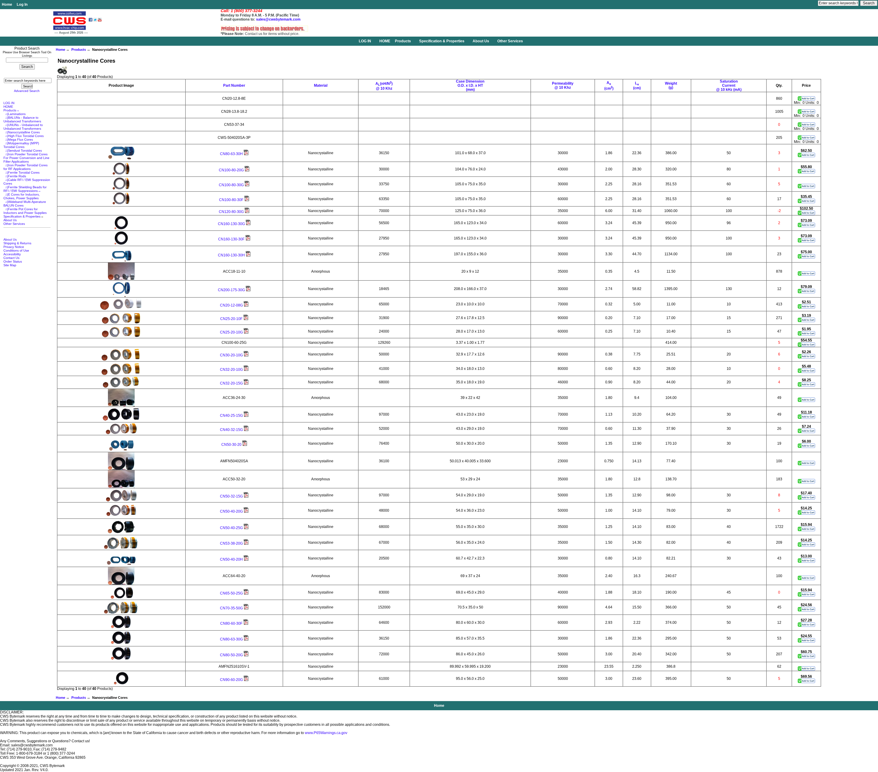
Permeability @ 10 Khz (562, 85)
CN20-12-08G (232, 305)
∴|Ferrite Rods (14, 176)
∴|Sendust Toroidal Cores (22, 150)
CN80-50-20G (232, 655)
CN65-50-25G (232, 593)
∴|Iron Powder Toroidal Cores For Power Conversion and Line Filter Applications (26, 157)
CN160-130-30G (232, 224)
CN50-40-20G (232, 511)
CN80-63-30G (232, 639)
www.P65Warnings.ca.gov (326, 733)
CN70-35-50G (232, 608)
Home (7, 4)
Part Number (234, 85)
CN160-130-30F (232, 239)
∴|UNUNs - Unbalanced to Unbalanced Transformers (23, 126)
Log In (22, 4)
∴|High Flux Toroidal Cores (23, 136)
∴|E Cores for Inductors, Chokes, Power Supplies (21, 196)
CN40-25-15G (232, 415)
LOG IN (365, 41)
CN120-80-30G (232, 212)
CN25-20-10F (232, 319)
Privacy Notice (13, 247)
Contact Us (11, 258)
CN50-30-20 (231, 445)
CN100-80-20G (232, 170)
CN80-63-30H (232, 154)
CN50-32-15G (232, 496)
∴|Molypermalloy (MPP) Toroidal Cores (21, 145)
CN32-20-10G (232, 369)
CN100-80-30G (232, 185)
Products (78, 49)
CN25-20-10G (232, 332)
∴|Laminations (14, 114)
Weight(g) (671, 85)
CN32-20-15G (232, 383)
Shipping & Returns (17, 243)
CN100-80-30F (231, 200)
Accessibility (12, 254)
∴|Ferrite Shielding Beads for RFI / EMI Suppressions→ (25, 189)
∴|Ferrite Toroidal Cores (21, 172)
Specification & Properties (441, 41)
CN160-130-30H (232, 255)
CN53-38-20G (232, 543)
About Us (481, 41)
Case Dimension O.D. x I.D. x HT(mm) (470, 85)
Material (320, 85)
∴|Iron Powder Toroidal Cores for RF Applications (25, 167)
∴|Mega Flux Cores (18, 139)
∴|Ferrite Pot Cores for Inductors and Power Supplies (25, 211)
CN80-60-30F (232, 623)
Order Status (12, 261)
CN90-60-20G (232, 680)
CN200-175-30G (232, 290)
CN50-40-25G (232, 528)
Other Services (510, 41)
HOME (384, 41)
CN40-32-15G (232, 430)
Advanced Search (27, 91)
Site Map (9, 265)
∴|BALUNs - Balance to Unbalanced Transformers (22, 119)
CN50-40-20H (232, 559)
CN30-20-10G (232, 355)
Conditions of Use (16, 250)
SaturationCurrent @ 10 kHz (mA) (728, 85)
